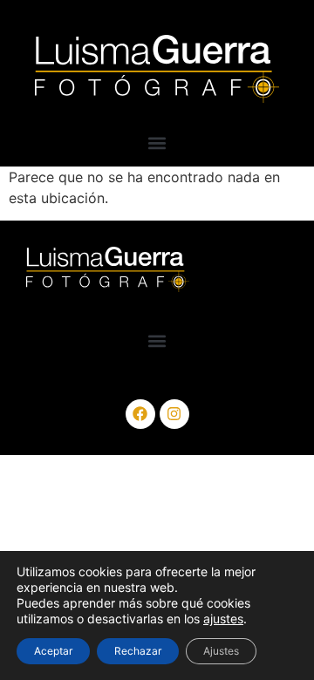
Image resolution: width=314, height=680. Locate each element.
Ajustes (221, 650)
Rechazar (137, 650)
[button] (157, 143)
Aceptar (53, 650)
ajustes (223, 618)
